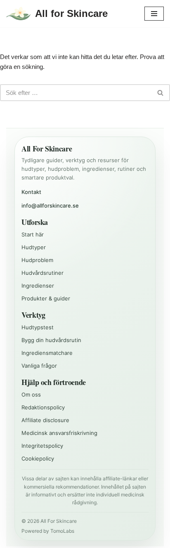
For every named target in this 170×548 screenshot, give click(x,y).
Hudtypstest (37, 327)
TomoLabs (62, 531)
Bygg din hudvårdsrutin (51, 340)
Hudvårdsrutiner (42, 272)
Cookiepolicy (37, 458)
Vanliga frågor (39, 365)
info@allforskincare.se (50, 205)
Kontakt (31, 192)
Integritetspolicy (42, 445)
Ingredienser (37, 285)
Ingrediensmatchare (47, 353)
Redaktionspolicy (43, 407)
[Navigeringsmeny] (154, 14)
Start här (32, 234)
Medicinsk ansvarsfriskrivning (59, 433)
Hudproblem (37, 260)
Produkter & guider (45, 298)
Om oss (31, 394)
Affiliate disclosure (45, 420)
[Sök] (160, 92)
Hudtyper (33, 247)
